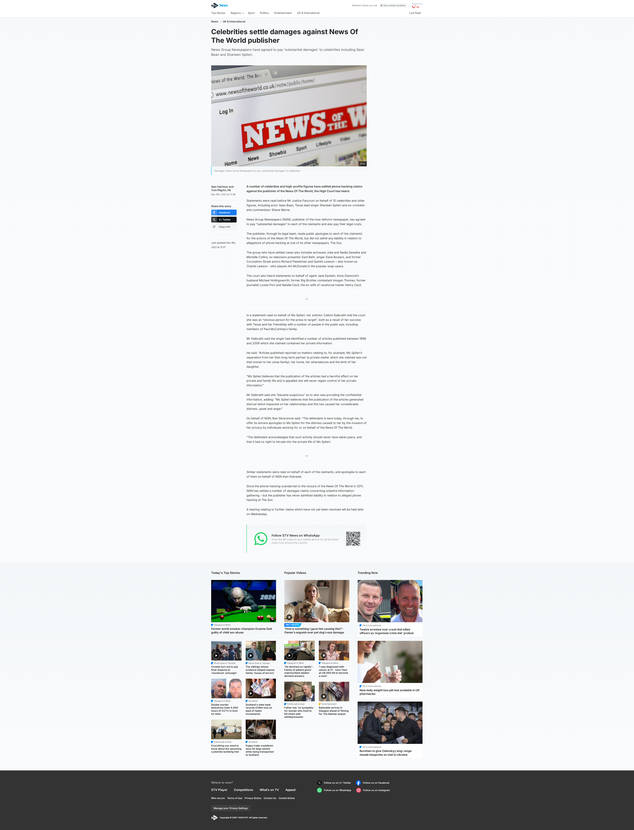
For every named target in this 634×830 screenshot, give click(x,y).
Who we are (218, 798)
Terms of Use (234, 798)
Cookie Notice (287, 798)
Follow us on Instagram (376, 790)
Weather (356, 5)
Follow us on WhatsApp (337, 790)
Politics (264, 13)
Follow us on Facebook (376, 782)
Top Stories (218, 13)
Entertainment (283, 13)
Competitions (243, 790)
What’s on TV (269, 790)
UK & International (308, 13)
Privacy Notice (253, 798)
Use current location (394, 5)
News (214, 21)
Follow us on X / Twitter (337, 782)
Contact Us (270, 798)
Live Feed (415, 13)
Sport (251, 13)
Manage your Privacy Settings (231, 808)
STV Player (219, 790)
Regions (236, 13)
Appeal (290, 790)
